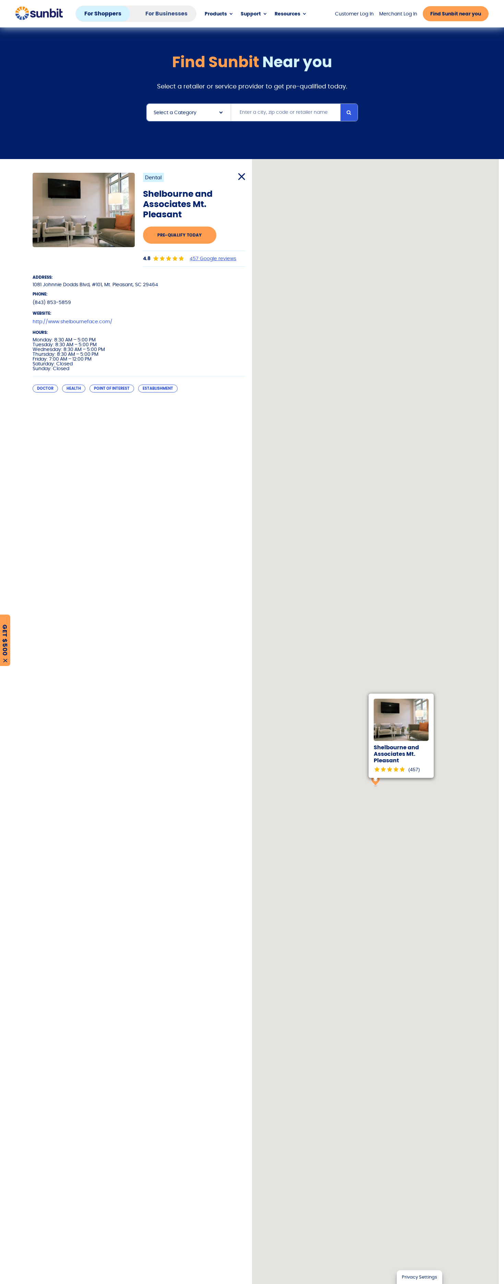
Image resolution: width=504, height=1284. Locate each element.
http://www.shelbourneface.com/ (72, 321)
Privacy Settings (419, 1277)
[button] (375, 781)
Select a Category (175, 112)
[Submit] (349, 112)
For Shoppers (102, 13)
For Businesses (166, 13)
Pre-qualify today (179, 235)
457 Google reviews (213, 258)
